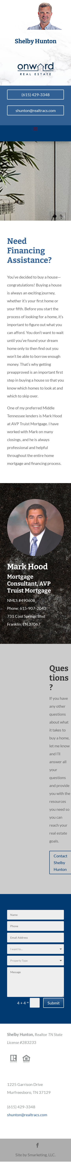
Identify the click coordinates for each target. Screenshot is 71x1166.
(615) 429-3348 (35, 94)
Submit (54, 1002)
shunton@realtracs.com (36, 110)
